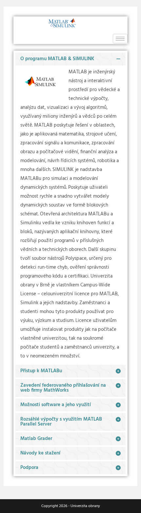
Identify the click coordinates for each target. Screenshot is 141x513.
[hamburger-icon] (120, 38)
